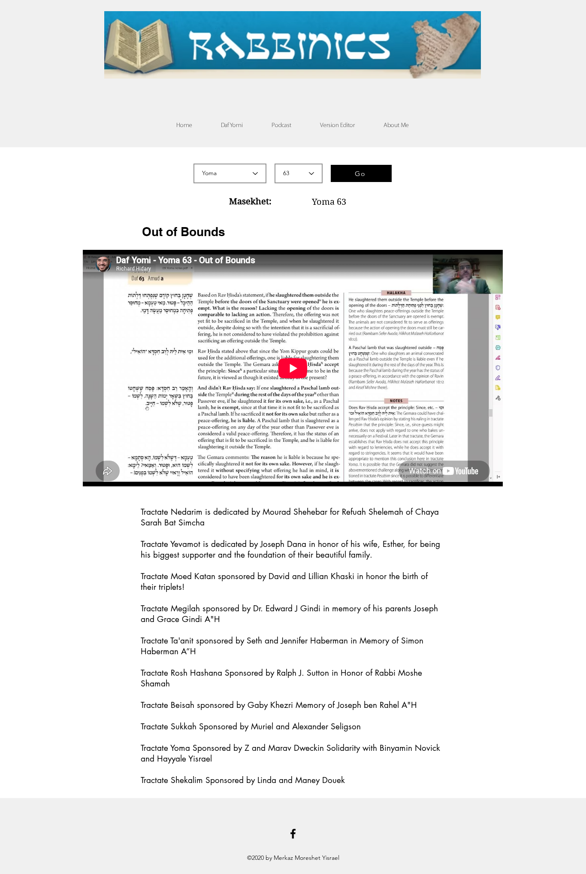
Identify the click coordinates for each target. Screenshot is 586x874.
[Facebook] (293, 833)
